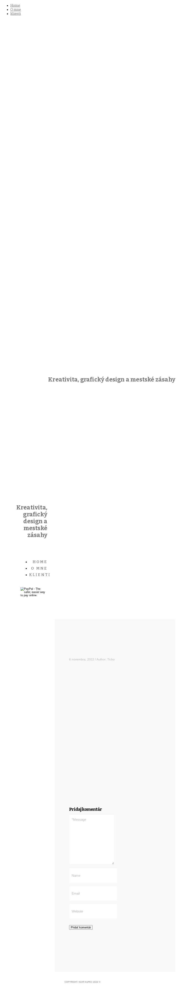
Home (15, 5)
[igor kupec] (88, 193)
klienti (15, 14)
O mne (15, 10)
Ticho (111, 659)
